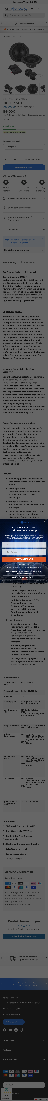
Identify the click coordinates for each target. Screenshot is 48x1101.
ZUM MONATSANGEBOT (24, 577)
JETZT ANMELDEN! (24, 559)
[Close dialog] (45, 520)
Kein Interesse (24, 564)
